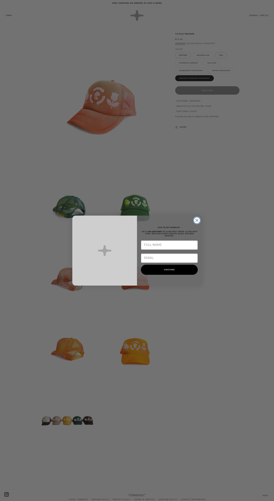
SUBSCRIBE (169, 270)
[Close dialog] (197, 220)
